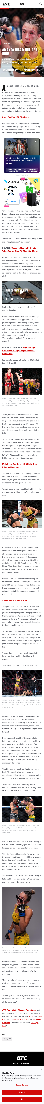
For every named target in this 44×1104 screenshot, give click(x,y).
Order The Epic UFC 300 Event (15, 117)
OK (22, 1099)
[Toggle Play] (7, 299)
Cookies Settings (22, 1085)
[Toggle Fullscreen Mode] (37, 299)
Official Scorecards (21, 1020)
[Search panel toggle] (40, 3)
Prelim (31, 1017)
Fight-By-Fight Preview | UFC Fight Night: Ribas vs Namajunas (19, 351)
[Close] (41, 1069)
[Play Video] (22, 292)
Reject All (22, 1092)
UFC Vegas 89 (7, 1039)
